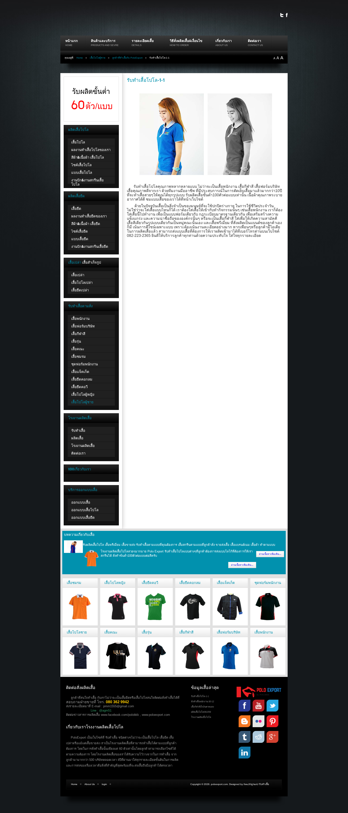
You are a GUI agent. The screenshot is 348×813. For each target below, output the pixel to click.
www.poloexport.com (156, 715)
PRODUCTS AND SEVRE (105, 45)
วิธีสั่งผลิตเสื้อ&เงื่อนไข (186, 41)
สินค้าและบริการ (103, 41)
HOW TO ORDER (179, 45)
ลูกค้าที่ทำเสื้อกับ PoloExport (127, 57)
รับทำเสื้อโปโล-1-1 (146, 80)
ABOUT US (221, 45)
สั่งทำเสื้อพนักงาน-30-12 (202, 701)
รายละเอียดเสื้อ (143, 41)
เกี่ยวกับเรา (223, 41)
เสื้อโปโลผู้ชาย (97, 57)
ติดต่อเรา (254, 41)
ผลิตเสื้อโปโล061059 (201, 712)
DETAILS (137, 45)
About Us (90, 784)
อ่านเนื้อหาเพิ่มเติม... (270, 554)
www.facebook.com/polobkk (120, 715)
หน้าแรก (71, 41)
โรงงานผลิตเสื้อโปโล (201, 717)
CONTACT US (255, 45)
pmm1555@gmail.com (118, 706)
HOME (68, 45)
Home (79, 57)
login (104, 784)
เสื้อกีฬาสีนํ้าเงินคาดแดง (202, 707)
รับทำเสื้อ (264, 784)
